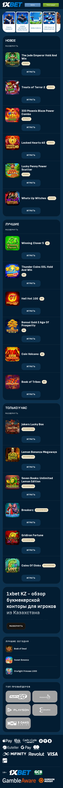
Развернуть (11, 46)
